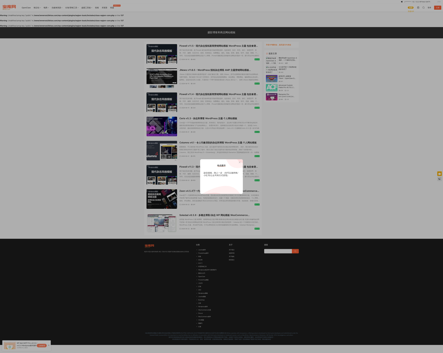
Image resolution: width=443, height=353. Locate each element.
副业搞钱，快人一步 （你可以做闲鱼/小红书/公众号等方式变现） (221, 174)
